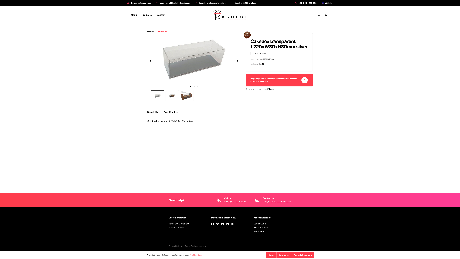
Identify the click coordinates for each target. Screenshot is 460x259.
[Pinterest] (222, 224)
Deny (271, 255)
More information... (196, 255)
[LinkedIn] (227, 224)
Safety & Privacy (176, 227)
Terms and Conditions (179, 223)
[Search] (319, 15)
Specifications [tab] (171, 112)
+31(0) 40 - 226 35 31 (308, 3)
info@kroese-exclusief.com (277, 201)
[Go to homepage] (230, 15)
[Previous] (151, 60)
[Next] (237, 60)
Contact (160, 14)
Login (271, 89)
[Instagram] (232, 224)
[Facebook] (212, 224)
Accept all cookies (303, 255)
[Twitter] (217, 224)
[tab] (153, 112)
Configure (284, 255)
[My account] (326, 15)
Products (147, 14)
